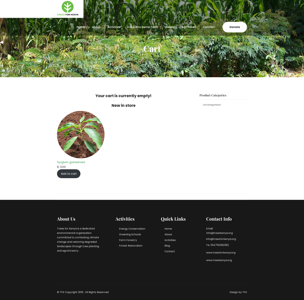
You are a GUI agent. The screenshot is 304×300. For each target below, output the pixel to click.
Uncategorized (212, 104)
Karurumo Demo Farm (142, 27)
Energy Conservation (132, 229)
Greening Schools (130, 234)
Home (81, 27)
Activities (114, 27)
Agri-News (189, 27)
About (96, 27)
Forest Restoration (130, 245)
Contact (209, 27)
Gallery (170, 27)
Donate (235, 27)
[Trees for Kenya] (68, 8)
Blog (167, 245)
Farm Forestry (128, 240)
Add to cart (69, 174)
